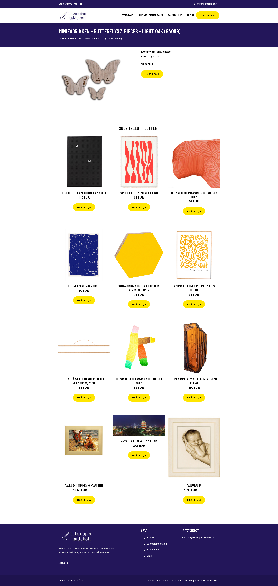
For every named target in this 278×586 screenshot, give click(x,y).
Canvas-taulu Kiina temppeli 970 (139, 441)
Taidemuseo (175, 15)
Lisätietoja (152, 74)
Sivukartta (212, 580)
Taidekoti (128, 15)
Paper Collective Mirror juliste (139, 193)
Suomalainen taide (151, 15)
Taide (158, 51)
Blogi (190, 15)
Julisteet (166, 51)
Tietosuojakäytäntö (194, 580)
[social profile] (81, 4)
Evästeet (176, 580)
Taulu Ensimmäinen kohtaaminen (84, 485)
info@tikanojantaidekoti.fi (205, 3)
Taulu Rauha (194, 485)
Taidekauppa (207, 15)
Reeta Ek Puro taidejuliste (84, 286)
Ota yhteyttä (162, 580)
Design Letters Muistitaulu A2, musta (84, 193)
